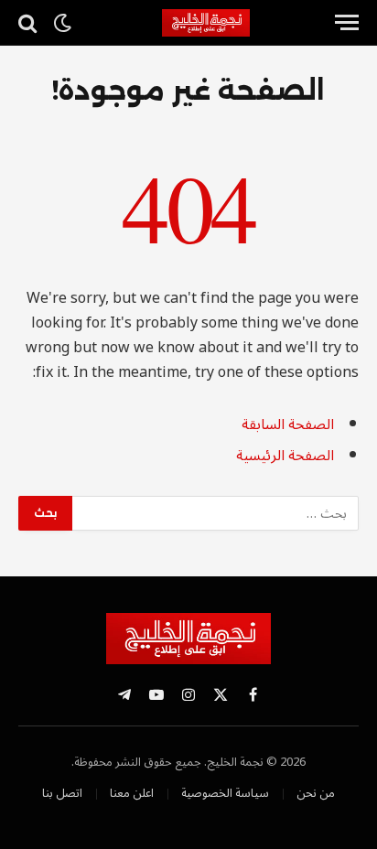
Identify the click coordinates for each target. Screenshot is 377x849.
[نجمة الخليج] (241, 23)
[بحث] (29, 22)
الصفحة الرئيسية (285, 455)
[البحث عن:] (214, 513)
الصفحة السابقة (288, 424)
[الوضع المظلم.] (62, 23)
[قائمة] (347, 22)
